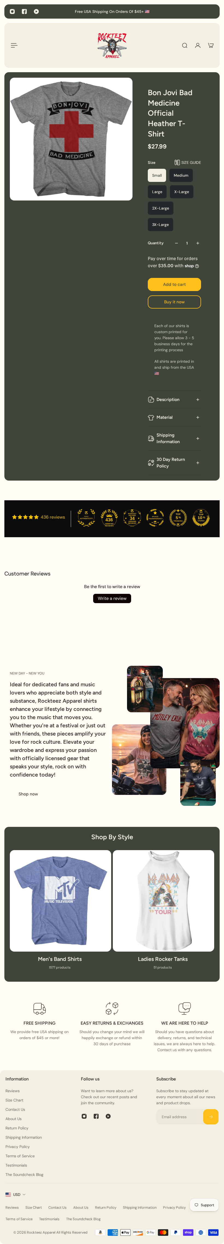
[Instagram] (12, 11)
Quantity (156, 243)
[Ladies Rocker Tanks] (163, 913)
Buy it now (174, 302)
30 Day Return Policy (171, 463)
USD (16, 1194)
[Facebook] (24, 11)
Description (168, 399)
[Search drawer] (184, 45)
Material (165, 417)
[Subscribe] (211, 1116)
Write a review (112, 598)
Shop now (28, 794)
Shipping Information (168, 438)
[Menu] (13, 45)
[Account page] (197, 45)
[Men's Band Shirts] (60, 913)
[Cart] (210, 45)
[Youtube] (36, 11)
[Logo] (112, 45)
